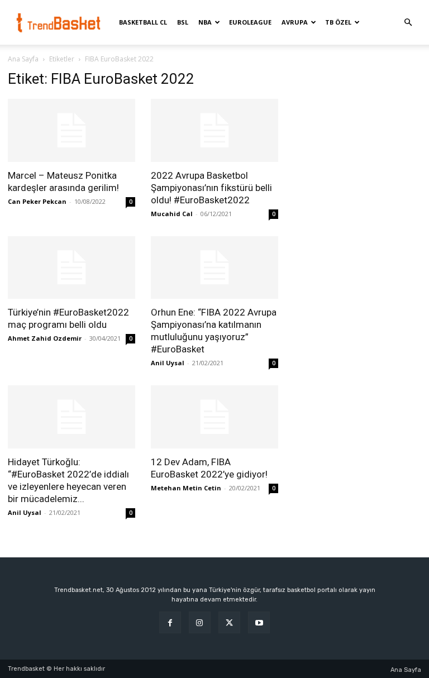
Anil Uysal (167, 363)
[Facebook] (170, 622)
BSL (182, 22)
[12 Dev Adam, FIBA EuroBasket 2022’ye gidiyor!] (214, 416)
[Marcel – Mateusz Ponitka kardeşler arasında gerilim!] (71, 130)
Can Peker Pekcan (37, 201)
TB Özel (338, 22)
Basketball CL (143, 22)
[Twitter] (229, 622)
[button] (407, 22)
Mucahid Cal (172, 213)
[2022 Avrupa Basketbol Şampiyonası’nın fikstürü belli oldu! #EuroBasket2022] (214, 130)
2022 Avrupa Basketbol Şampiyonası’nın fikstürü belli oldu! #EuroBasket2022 (211, 188)
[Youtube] (259, 622)
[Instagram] (200, 622)
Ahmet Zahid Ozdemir (45, 338)
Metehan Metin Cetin (186, 488)
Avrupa (295, 22)
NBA (205, 22)
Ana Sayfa (23, 59)
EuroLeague (250, 22)
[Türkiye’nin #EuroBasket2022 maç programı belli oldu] (71, 267)
